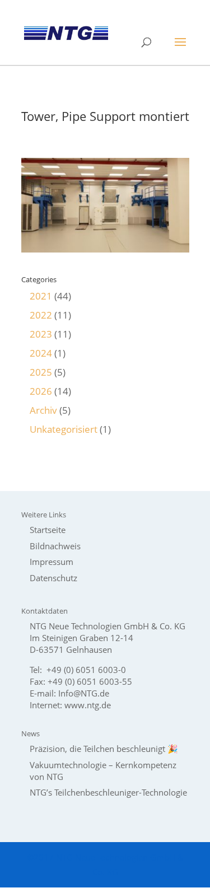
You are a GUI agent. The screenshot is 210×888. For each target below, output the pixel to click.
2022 (41, 315)
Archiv (43, 410)
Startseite (48, 529)
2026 (41, 391)
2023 (41, 334)
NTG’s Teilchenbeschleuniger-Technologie (108, 792)
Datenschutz (53, 577)
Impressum (51, 561)
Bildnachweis (55, 546)
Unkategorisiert (63, 429)
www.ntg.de (87, 705)
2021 (41, 295)
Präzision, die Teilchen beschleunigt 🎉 (104, 748)
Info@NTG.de (83, 693)
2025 (41, 372)
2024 (41, 353)
